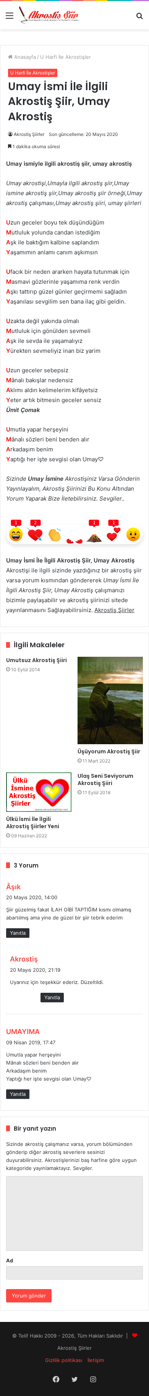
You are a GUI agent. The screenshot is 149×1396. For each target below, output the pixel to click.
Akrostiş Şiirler (29, 134)
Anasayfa (24, 57)
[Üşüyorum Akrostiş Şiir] (110, 700)
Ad (9, 1260)
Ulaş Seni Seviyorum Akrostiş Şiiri (105, 779)
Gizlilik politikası (63, 1360)
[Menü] (9, 18)
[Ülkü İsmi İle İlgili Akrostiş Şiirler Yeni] (38, 792)
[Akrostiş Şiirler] (49, 15)
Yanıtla (18, 933)
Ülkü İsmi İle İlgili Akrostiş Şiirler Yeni (32, 822)
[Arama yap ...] (139, 18)
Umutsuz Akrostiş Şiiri (36, 660)
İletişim (95, 1360)
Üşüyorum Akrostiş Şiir (109, 751)
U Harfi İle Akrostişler (65, 57)
